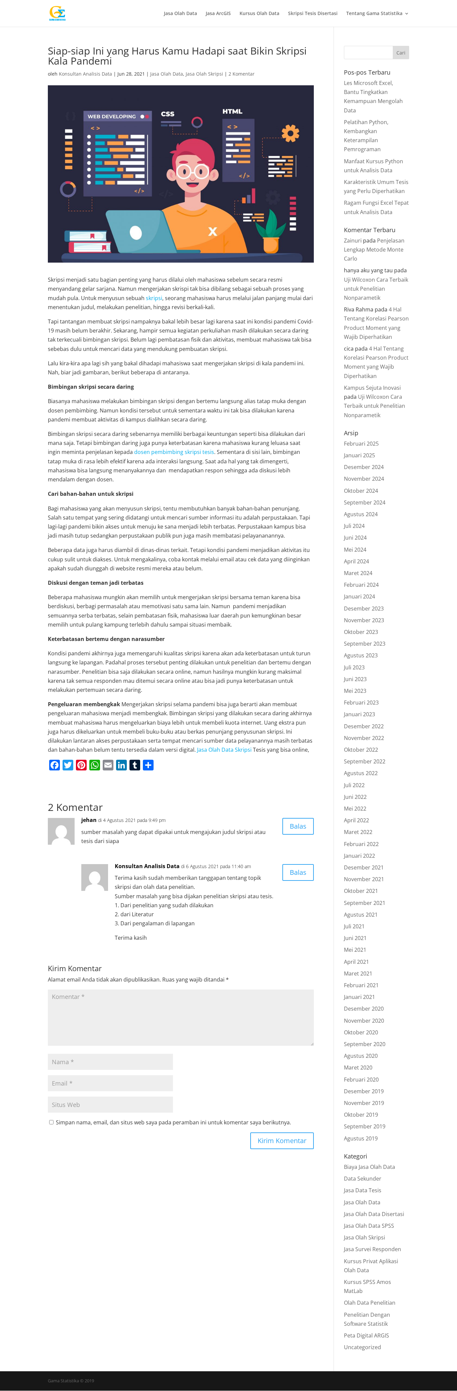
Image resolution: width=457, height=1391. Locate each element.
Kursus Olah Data (259, 13)
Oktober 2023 (361, 632)
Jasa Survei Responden (372, 1249)
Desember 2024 (364, 467)
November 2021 (364, 879)
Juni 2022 (355, 797)
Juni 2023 (355, 679)
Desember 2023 (364, 608)
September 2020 (364, 1044)
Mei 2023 (355, 690)
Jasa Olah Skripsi (204, 74)
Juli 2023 (354, 667)
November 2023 (364, 620)
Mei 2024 (355, 549)
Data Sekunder (362, 1178)
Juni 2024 (355, 537)
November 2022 (364, 738)
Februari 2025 (361, 443)
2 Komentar (242, 74)
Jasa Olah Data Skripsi (224, 749)
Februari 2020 (361, 1079)
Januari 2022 (359, 855)
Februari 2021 (361, 985)
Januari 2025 (359, 455)
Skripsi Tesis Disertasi (313, 13)
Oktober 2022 (361, 749)
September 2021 (364, 903)
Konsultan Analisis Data (85, 74)
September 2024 (364, 502)
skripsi (154, 298)
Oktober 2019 (361, 1114)
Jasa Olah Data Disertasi (374, 1214)
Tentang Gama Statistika (374, 13)
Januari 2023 (359, 714)
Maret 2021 (358, 973)
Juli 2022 (354, 785)
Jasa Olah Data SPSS (369, 1225)
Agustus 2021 (361, 914)
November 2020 (364, 1020)
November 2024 (364, 478)
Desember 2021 (364, 867)
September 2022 (364, 761)
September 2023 (364, 643)
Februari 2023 (361, 702)
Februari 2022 (361, 844)
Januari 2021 (359, 997)
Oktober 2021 (361, 891)
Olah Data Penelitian (369, 1302)
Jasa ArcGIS (218, 13)
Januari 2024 (359, 596)
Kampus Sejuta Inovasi (372, 387)
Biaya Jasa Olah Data (369, 1167)
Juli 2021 (354, 926)
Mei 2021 (355, 949)
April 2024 (356, 561)
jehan (89, 820)
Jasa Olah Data (180, 13)
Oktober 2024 (361, 490)
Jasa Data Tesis (362, 1190)
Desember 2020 (364, 1008)
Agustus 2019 (361, 1138)
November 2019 (364, 1103)
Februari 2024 (361, 584)
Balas (298, 826)
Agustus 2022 (361, 773)
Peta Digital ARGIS (366, 1335)
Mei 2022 (355, 808)
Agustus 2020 (361, 1055)
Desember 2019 (364, 1091)
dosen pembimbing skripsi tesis (174, 452)
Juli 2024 (354, 526)
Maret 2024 (358, 573)
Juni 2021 (355, 938)
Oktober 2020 (361, 1032)
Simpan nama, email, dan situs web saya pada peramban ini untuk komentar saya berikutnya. (173, 1122)
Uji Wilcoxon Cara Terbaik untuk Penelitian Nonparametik (376, 288)
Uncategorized (362, 1347)
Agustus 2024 (361, 514)
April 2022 (356, 820)
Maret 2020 (358, 1067)
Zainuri (353, 240)
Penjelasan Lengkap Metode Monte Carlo (374, 249)
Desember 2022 (364, 726)
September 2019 (364, 1126)
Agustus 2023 (361, 655)
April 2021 (356, 961)
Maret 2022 (358, 832)
